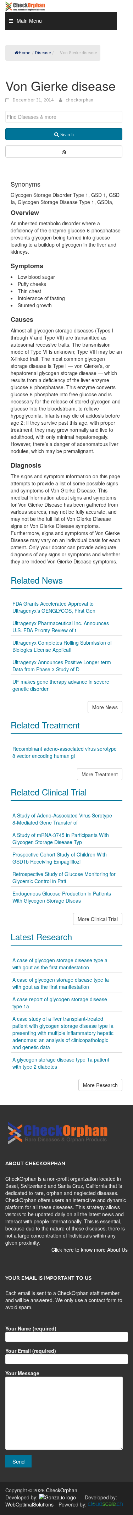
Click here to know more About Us (89, 1249)
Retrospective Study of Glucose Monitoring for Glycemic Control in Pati (64, 877)
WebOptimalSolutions (29, 1504)
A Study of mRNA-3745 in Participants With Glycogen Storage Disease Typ (60, 838)
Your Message (22, 1373)
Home (24, 52)
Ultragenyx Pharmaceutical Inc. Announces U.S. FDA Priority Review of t (60, 626)
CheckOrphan (61, 1490)
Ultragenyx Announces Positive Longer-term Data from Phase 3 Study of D (61, 666)
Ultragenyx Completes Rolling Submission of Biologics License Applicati (62, 646)
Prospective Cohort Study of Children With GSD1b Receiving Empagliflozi (59, 858)
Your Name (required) (30, 1328)
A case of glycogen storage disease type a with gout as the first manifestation (59, 964)
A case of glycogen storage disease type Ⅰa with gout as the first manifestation (60, 983)
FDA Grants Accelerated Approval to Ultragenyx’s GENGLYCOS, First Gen (53, 607)
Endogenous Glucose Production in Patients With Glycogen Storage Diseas (61, 897)
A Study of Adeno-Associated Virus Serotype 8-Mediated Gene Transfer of (62, 819)
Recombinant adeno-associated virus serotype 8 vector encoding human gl (64, 752)
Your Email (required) (30, 1350)
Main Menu (29, 20)
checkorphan (79, 100)
